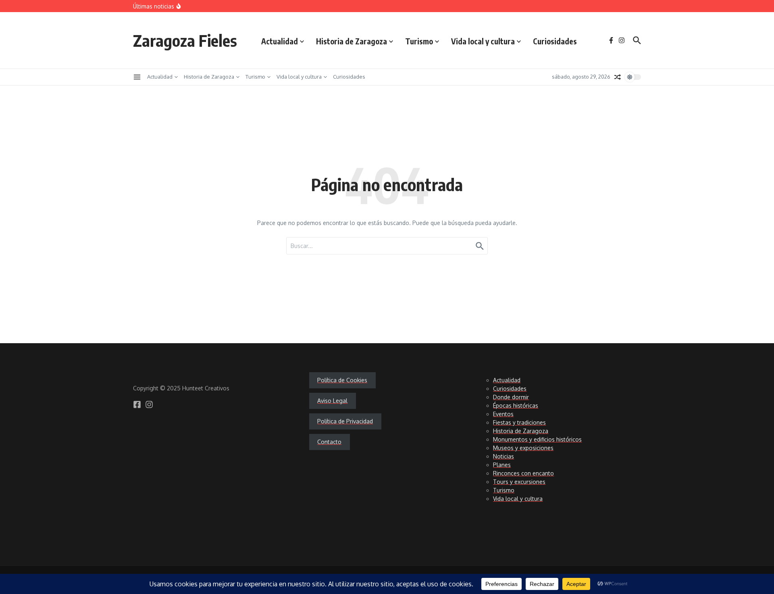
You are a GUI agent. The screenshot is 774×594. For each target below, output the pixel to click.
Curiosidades (555, 41)
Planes (502, 464)
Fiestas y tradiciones (519, 422)
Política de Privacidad (345, 421)
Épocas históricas (515, 405)
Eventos (503, 414)
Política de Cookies (342, 380)
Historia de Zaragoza (351, 41)
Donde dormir (511, 397)
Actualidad (279, 41)
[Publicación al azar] (617, 77)
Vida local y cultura (483, 41)
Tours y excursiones (519, 481)
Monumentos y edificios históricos (537, 439)
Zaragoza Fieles (185, 40)
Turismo (419, 41)
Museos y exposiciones (523, 447)
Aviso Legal (332, 400)
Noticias (503, 456)
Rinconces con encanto (523, 473)
